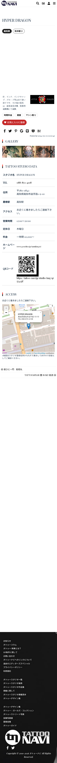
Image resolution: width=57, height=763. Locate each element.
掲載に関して (9, 690)
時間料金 (8, 115)
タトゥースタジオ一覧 (12, 679)
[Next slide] (51, 152)
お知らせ (7, 641)
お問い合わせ (9, 656)
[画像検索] (43, 3)
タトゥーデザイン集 (11, 698)
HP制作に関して (10, 652)
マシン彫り (31, 115)
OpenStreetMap (39, 353)
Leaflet (28, 353)
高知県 (7, 31)
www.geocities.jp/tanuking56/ (29, 246)
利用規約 (7, 671)
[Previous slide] (6, 152)
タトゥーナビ (35, 753)
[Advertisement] (28, 64)
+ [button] (6, 308)
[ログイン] (49, 3)
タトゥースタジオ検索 (12, 683)
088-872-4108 (24, 182)
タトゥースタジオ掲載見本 (14, 694)
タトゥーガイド (10, 725)
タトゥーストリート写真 (13, 714)
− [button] (6, 312)
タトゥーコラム (10, 644)
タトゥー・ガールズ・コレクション (18, 710)
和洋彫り (19, 31)
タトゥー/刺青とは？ (12, 648)
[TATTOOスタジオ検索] (37, 3)
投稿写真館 (8, 718)
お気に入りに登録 (16, 122)
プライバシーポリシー (12, 667)
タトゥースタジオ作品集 (13, 687)
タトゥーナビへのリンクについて (17, 659)
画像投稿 (7, 721)
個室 (19, 115)
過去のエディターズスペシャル (16, 663)
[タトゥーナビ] (9, 2)
